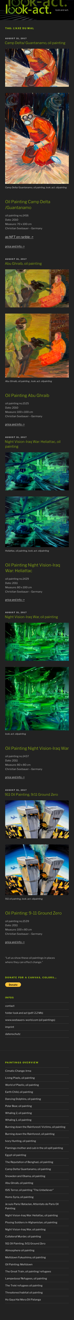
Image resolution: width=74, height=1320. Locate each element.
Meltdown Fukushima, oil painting (25, 1257)
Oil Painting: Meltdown (19, 1264)
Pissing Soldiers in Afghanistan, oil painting (31, 1222)
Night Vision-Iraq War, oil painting (31, 617)
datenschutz (12, 1034)
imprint (9, 1027)
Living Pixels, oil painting (20, 1077)
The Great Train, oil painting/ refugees (28, 1271)
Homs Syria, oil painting (19, 1197)
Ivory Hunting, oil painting (20, 1141)
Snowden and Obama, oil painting (25, 1176)
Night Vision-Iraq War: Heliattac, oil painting (31, 1215)
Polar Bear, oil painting (18, 1106)
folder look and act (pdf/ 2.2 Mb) (24, 1012)
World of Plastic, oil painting (22, 1084)
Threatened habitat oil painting (24, 1292)
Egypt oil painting (15, 1155)
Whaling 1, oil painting (18, 1119)
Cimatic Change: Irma (18, 1070)
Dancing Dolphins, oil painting (23, 1099)
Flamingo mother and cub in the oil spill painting (34, 1148)
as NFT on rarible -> (19, 237)
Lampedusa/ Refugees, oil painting (26, 1278)
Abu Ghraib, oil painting (23, 263)
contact (9, 1005)
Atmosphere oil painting (19, 1250)
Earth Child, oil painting (19, 1092)
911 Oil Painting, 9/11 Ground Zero (31, 794)
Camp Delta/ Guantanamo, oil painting (35, 43)
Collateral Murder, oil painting (23, 1236)
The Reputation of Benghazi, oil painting (29, 1162)
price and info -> (15, 246)
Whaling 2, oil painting (18, 1113)
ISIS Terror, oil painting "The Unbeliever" (29, 1190)
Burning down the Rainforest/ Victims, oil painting (35, 1126)
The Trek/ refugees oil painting (24, 1285)
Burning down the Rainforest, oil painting (30, 1134)
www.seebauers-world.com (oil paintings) (30, 1020)
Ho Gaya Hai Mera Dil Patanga (23, 1299)
